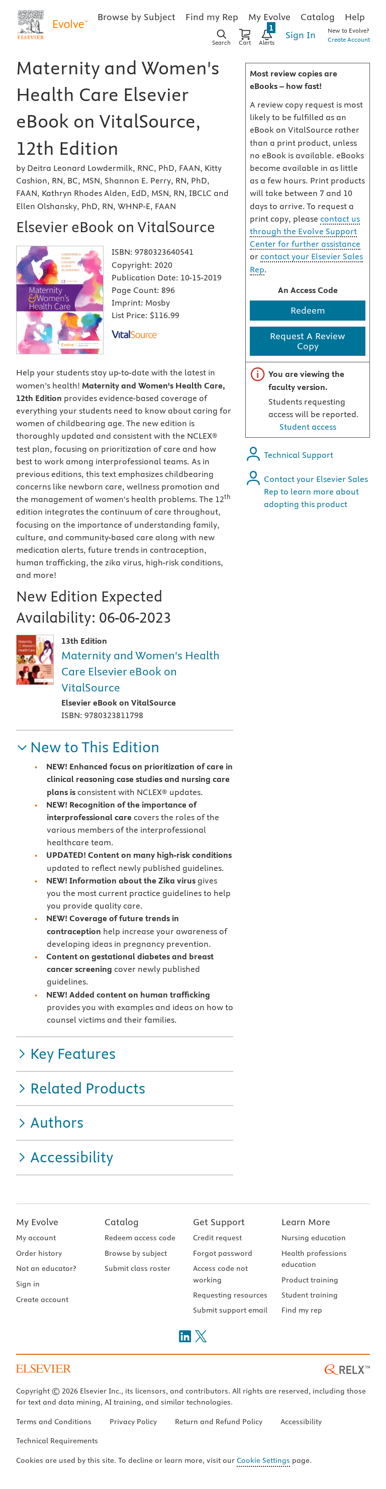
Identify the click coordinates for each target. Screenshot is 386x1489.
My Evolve (37, 1222)
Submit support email (230, 1310)
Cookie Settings (263, 1460)
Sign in (28, 1283)
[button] (87, 747)
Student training (309, 1295)
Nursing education (313, 1237)
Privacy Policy (133, 1421)
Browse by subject (136, 1253)
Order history (39, 1253)
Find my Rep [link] (211, 17)
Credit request (217, 1237)
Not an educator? (46, 1268)
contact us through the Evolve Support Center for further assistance (305, 231)
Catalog (122, 1222)
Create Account (349, 39)
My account (36, 1237)
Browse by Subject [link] (136, 17)
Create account (42, 1299)
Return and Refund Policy (218, 1421)
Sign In (300, 35)
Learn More (305, 1222)
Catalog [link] (318, 17)
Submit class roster (137, 1268)
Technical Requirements (57, 1440)
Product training (309, 1279)
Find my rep (301, 1310)
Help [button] (355, 17)
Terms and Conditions (53, 1421)
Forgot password (222, 1253)
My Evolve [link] (269, 17)
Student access (307, 427)
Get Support (219, 1222)
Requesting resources (230, 1295)
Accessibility (301, 1421)
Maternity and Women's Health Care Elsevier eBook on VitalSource (140, 671)
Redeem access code (140, 1237)
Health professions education (314, 1259)
